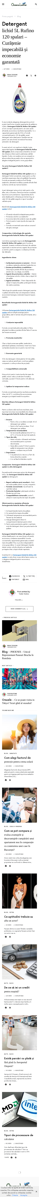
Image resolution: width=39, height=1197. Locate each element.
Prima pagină (7, 16)
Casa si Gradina (16, 826)
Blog (19, 16)
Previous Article (10, 617)
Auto (6, 983)
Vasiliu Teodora (12, 74)
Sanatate (13, 753)
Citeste (15, 1195)
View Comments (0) (18, 609)
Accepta (23, 1195)
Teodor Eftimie (12, 693)
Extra (12, 912)
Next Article (7, 665)
